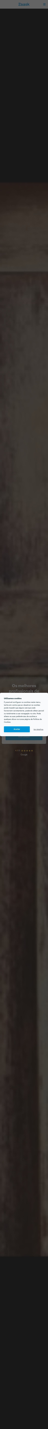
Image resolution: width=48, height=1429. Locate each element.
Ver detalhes (38, 729)
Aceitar (17, 729)
